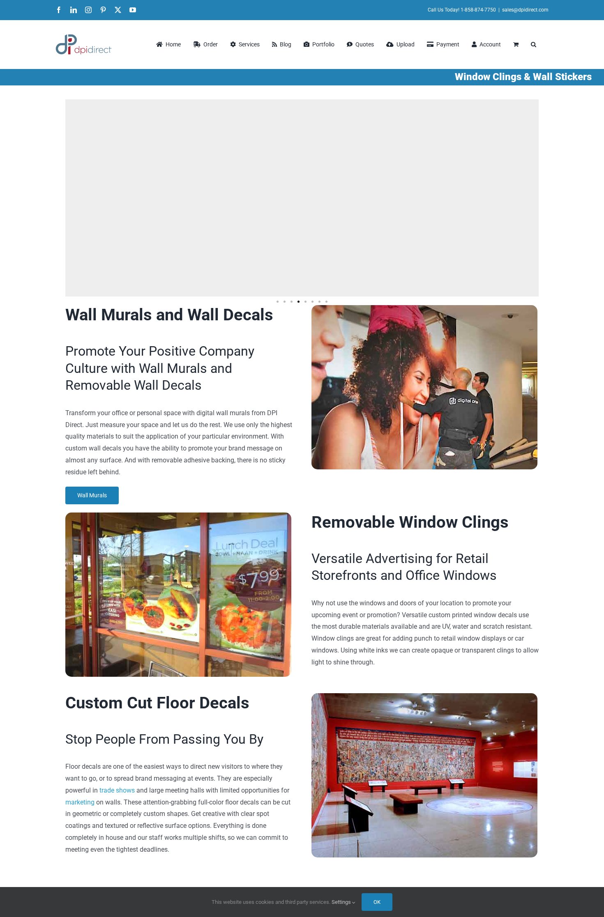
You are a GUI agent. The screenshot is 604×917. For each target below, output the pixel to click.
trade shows (117, 790)
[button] (533, 44)
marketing (80, 802)
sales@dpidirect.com (525, 10)
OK (376, 902)
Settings (342, 902)
